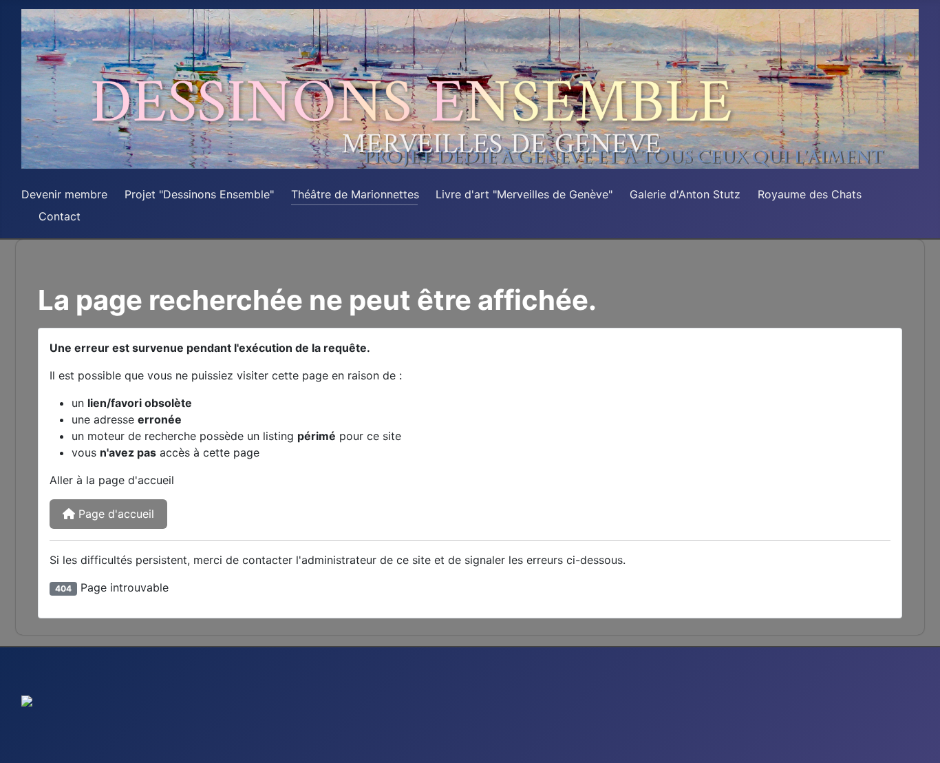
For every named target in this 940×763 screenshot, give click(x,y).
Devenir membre (64, 194)
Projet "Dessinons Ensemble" (199, 194)
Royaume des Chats (810, 194)
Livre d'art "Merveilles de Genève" (524, 194)
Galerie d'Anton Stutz (685, 194)
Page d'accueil (114, 514)
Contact (60, 216)
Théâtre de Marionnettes (355, 194)
